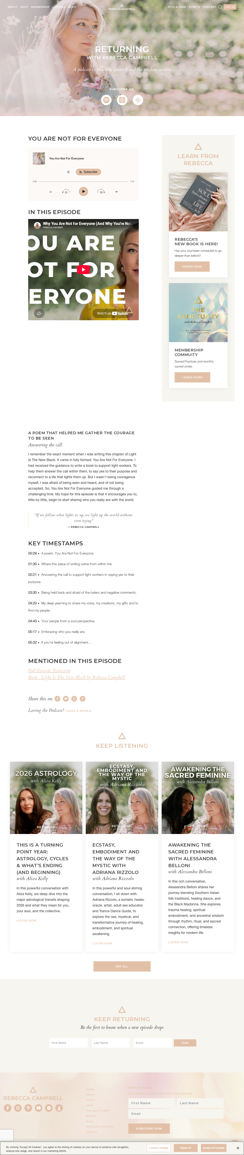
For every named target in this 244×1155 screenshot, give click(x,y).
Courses (59, 7)
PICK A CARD (177, 7)
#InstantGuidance (100, 1126)
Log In (230, 7)
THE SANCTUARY (97, 1110)
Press (90, 1100)
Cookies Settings (158, 1147)
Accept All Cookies (213, 1147)
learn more (192, 377)
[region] (122, 1148)
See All (122, 966)
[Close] (238, 1148)
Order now (192, 266)
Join (185, 1043)
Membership (40, 7)
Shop (24, 7)
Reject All (185, 1147)
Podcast (209, 7)
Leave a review (78, 711)
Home (90, 1089)
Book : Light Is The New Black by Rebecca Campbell (76, 677)
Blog (72, 7)
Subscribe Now (149, 1128)
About (13, 7)
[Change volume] (116, 191)
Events (194, 7)
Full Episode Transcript (49, 671)
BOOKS (91, 1116)
